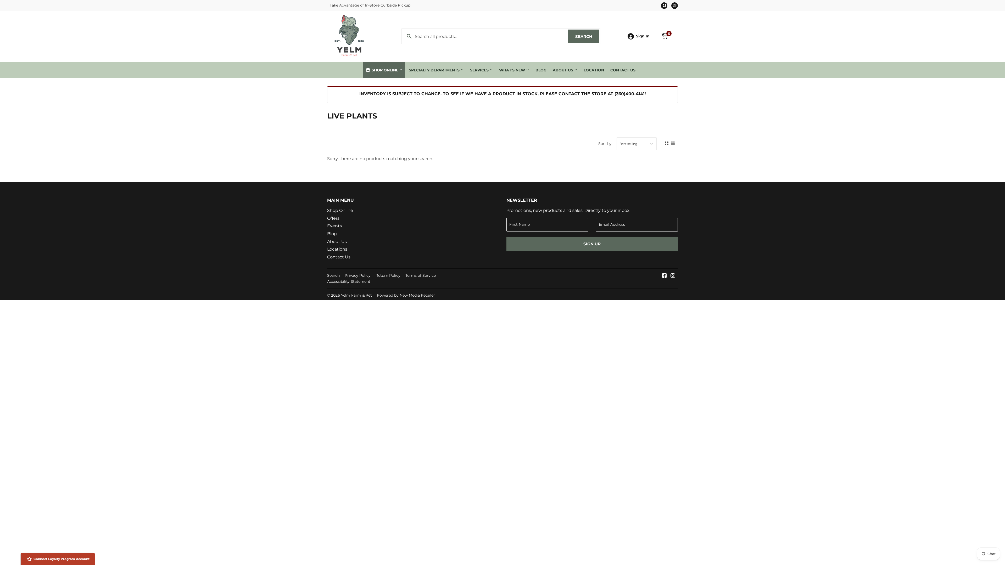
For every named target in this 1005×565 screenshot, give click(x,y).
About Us (563, 70)
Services (480, 70)
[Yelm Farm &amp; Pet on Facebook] (664, 276)
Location (594, 70)
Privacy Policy (358, 275)
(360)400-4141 (630, 93)
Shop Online (385, 70)
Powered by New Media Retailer (406, 295)
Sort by (605, 144)
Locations (337, 249)
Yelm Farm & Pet (356, 295)
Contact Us (622, 70)
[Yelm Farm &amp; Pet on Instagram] (673, 276)
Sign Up (592, 243)
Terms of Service (420, 275)
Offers (333, 218)
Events (334, 225)
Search (587, 36)
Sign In (643, 36)
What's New (512, 70)
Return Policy (388, 275)
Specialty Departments (435, 70)
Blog (540, 70)
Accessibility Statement (348, 281)
